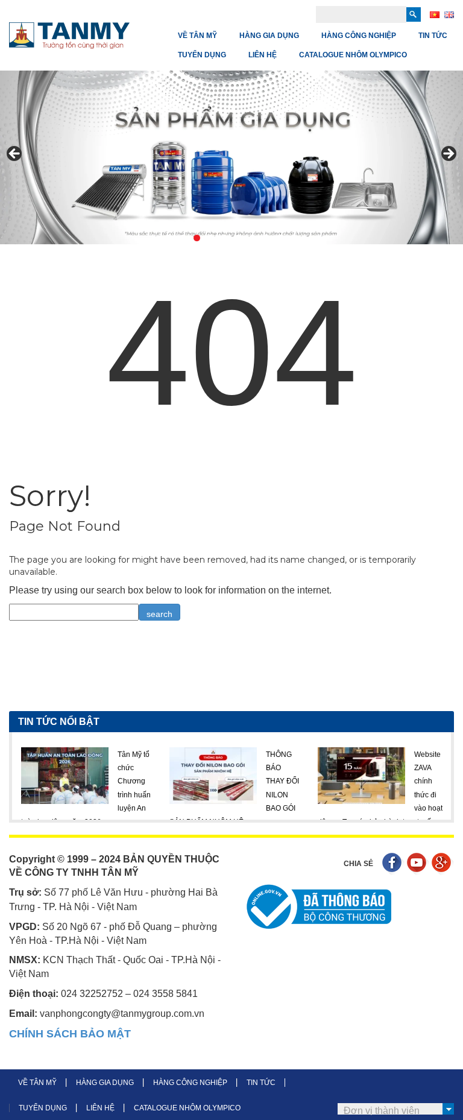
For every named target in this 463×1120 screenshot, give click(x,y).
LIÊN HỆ (262, 55)
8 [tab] (266, 238)
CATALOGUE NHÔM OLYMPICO (353, 55)
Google (443, 864)
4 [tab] (210, 238)
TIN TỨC (432, 35)
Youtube (418, 864)
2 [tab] (183, 238)
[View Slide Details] (231, 157)
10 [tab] (294, 238)
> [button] (448, 154)
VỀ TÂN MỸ (197, 35)
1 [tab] (169, 238)
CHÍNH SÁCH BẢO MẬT (70, 1034)
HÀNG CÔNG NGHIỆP (358, 35)
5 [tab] (224, 238)
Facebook (393, 864)
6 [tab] (238, 238)
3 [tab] (197, 238)
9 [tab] (280, 238)
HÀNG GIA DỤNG (269, 35)
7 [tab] (252, 238)
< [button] (15, 154)
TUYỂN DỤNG (202, 55)
